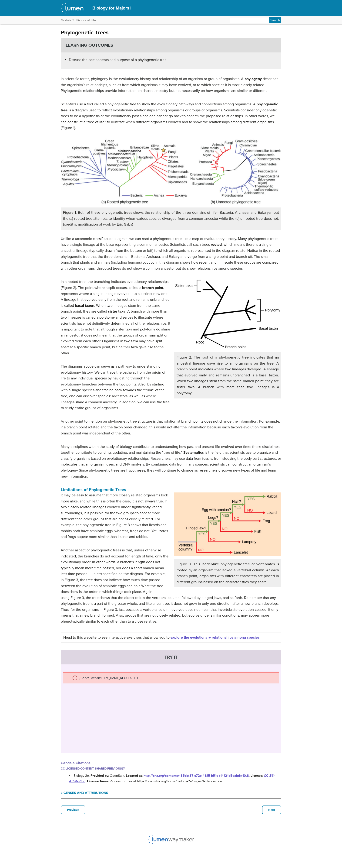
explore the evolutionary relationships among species (215, 637)
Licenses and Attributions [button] (84, 793)
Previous (73, 810)
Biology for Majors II (112, 8)
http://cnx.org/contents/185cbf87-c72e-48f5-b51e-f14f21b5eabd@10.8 (196, 776)
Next (271, 810)
